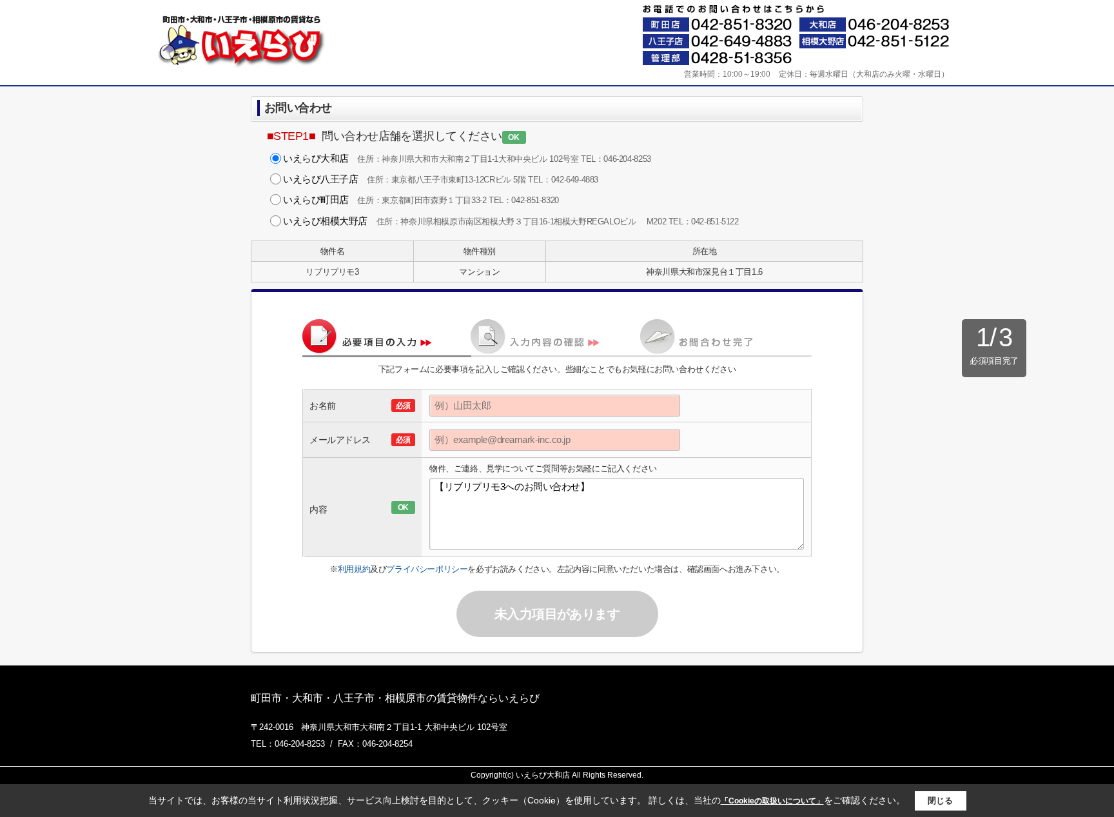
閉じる (940, 800)
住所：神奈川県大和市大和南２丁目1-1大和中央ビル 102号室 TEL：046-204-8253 (467, 158)
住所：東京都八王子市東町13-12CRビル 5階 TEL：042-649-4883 (440, 178)
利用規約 (354, 569)
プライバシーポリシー (426, 569)
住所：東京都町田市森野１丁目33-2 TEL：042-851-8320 (421, 199)
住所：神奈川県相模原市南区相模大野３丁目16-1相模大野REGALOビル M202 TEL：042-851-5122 (511, 220)
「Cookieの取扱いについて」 (772, 800)
